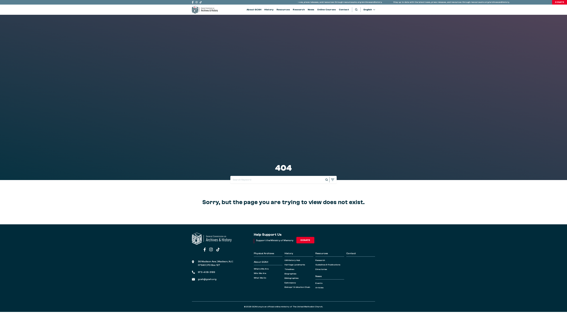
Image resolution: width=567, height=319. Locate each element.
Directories (321, 269)
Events (318, 283)
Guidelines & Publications (327, 265)
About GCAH (254, 9)
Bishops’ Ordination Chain (297, 287)
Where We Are (261, 269)
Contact (344, 9)
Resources (283, 9)
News (311, 9)
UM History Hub (292, 260)
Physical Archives (264, 253)
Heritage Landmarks (295, 265)
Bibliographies (292, 278)
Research (299, 9)
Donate (559, 2)
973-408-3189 (206, 272)
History (268, 9)
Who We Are (260, 273)
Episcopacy (290, 283)
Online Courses (326, 9)
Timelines (289, 269)
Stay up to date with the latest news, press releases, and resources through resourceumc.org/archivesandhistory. (312, 2)
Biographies (290, 274)
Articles (319, 288)
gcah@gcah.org (207, 279)
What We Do (260, 278)
